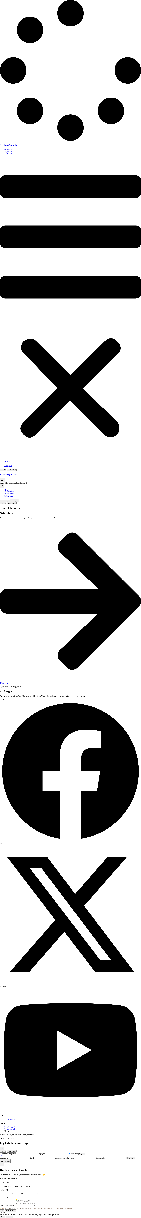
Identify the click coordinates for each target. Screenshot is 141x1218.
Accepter (9, 1217)
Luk (2, 1210)
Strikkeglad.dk (8, 145)
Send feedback (10, 1210)
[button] (70, 307)
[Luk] (2, 1148)
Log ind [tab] (3, 1151)
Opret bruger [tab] (12, 1151)
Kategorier (8, 154)
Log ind (3, 470)
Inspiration (8, 152)
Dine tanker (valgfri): (7, 1205)
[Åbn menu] (2, 481)
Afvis (2, 1217)
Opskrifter (7, 150)
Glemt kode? (4, 1156)
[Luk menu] (2, 486)
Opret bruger (12, 470)
